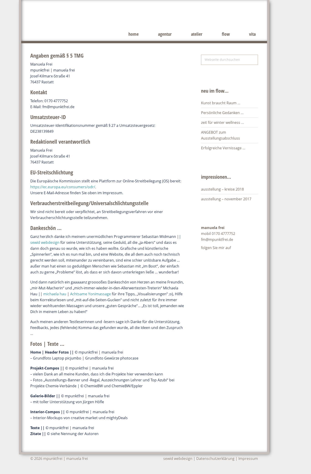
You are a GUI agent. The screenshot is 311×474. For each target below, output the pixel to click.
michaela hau (54, 293)
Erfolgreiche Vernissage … (223, 147)
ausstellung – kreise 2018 (222, 189)
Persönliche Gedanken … (222, 112)
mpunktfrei (89, 16)
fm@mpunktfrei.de (217, 239)
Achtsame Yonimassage (90, 293)
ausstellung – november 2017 (226, 198)
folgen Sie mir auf (216, 247)
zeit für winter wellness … (222, 122)
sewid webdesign (44, 242)
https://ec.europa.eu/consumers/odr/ (62, 186)
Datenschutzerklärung (215, 458)
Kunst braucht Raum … (220, 102)
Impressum (248, 458)
